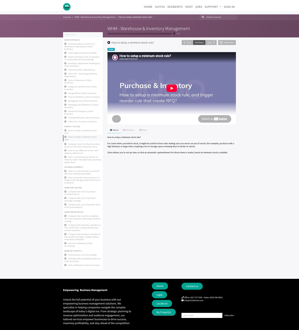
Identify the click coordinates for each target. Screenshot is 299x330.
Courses (67, 17)
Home (160, 286)
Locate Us (162, 303)
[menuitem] (148, 6)
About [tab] (115, 130)
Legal (160, 294)
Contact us (192, 286)
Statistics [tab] (130, 130)
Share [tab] (144, 130)
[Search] (202, 17)
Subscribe (229, 315)
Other (111, 49)
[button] (83, 40)
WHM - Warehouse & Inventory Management (148, 28)
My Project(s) (164, 312)
